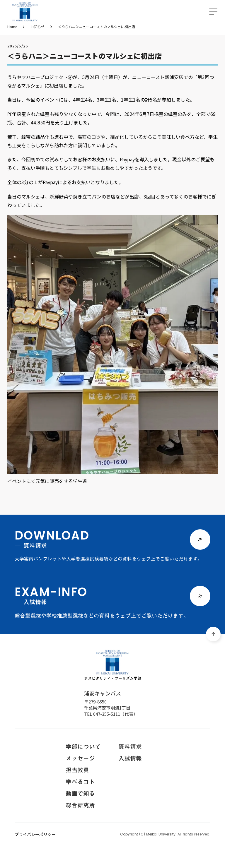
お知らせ (37, 26)
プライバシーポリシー (35, 834)
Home (12, 26)
